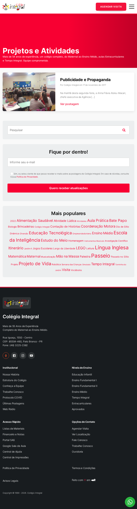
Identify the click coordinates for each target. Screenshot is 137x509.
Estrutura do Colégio (14, 380)
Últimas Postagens (13, 403)
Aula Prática (97, 220)
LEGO (81, 248)
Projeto (14, 264)
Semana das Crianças (72, 264)
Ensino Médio (102, 233)
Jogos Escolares (43, 248)
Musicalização (48, 256)
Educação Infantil (82, 374)
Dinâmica (14, 233)
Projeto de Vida (35, 263)
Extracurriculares (81, 403)
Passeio (100, 256)
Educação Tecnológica (50, 232)
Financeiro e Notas (13, 434)
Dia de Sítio (122, 226)
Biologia (12, 226)
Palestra (85, 256)
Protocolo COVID (12, 397)
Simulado (86, 264)
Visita (66, 270)
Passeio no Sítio (120, 256)
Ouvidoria (77, 451)
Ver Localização (81, 434)
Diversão (24, 233)
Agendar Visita (111, 6)
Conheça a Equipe (13, 385)
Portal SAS (9, 439)
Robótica (56, 264)
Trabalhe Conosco (13, 391)
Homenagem (76, 240)
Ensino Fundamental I (84, 380)
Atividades (82, 221)
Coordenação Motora (98, 226)
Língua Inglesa (112, 247)
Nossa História (11, 374)
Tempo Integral (103, 264)
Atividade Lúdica (65, 221)
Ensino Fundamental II (84, 385)
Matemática (17, 256)
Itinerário (15, 248)
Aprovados (78, 409)
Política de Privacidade (27, 177)
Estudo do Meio (54, 240)
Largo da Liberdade (64, 248)
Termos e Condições (83, 468)
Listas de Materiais (13, 428)
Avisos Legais (10, 480)
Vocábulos (76, 270)
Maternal (33, 256)
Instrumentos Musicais (94, 241)
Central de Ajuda (12, 451)
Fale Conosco (79, 439)
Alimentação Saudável (35, 220)
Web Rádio (9, 409)
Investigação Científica (116, 240)
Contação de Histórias (65, 226)
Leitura (90, 248)
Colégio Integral (42, 227)
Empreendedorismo (82, 233)
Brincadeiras (25, 226)
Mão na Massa (67, 256)
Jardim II (28, 248)
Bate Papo (118, 220)
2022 (13, 221)
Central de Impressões (16, 457)
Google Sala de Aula (14, 445)
